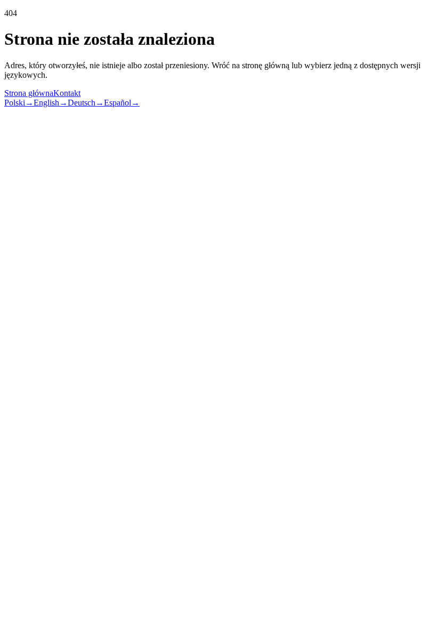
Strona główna (28, 93)
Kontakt (66, 93)
